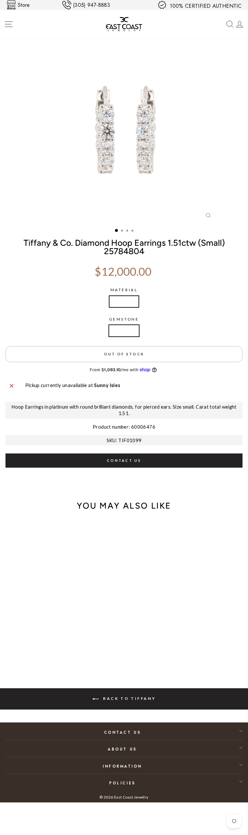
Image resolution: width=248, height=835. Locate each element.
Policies (122, 783)
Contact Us (122, 732)
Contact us (124, 460)
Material (124, 289)
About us (122, 749)
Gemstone (124, 319)
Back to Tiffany (128, 698)
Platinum (124, 301)
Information (122, 766)
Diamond (124, 330)
